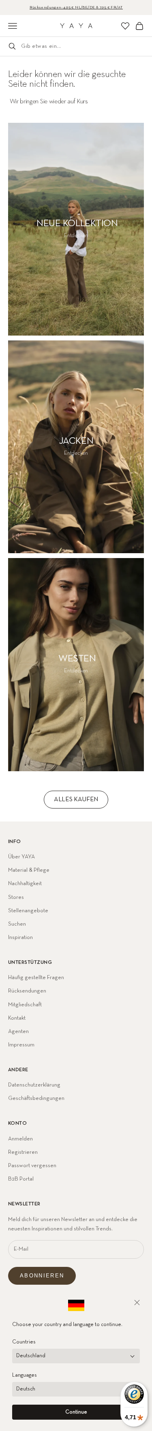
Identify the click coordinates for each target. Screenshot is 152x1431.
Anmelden (20, 1139)
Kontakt (17, 1018)
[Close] (137, 1302)
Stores (16, 897)
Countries (24, 1342)
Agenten (18, 1031)
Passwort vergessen (32, 1165)
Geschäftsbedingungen (36, 1098)
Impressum (21, 1045)
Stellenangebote (28, 910)
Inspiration (20, 937)
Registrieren (23, 1152)
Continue (76, 1412)
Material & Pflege (28, 870)
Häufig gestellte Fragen (36, 977)
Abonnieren (42, 1276)
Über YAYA (21, 857)
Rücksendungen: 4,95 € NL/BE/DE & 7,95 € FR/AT (76, 7)
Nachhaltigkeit (25, 883)
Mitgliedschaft (25, 1004)
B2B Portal (21, 1179)
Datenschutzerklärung (34, 1085)
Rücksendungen (27, 991)
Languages (24, 1375)
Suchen (17, 924)
